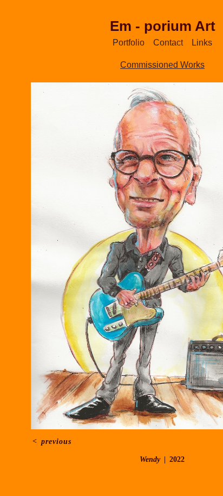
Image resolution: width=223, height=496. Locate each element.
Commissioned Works (162, 65)
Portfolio (137, 42)
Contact (166, 42)
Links (192, 42)
